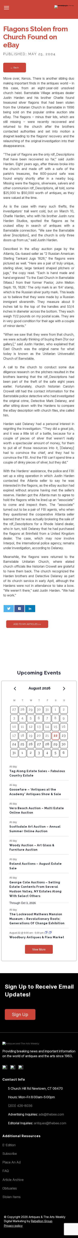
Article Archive (13, 1180)
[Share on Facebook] (19, 608)
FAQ (5, 1171)
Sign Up (20, 1014)
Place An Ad (11, 1162)
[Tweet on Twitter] (9, 608)
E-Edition (9, 1145)
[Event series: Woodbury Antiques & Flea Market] (46, 932)
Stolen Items (11, 1197)
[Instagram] (22, 1068)
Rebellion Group (41, 1221)
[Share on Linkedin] (30, 608)
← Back (14, 67)
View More (39, 949)
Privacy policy (13, 1225)
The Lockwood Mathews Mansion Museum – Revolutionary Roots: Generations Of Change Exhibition (37, 919)
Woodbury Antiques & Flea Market (36, 937)
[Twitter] (14, 1068)
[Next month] (64, 688)
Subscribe (9, 1154)
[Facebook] (6, 1068)
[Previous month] (14, 688)
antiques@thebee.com (50, 1123)
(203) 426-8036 (20, 1106)
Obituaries (9, 1188)
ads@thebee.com (51, 1114)
